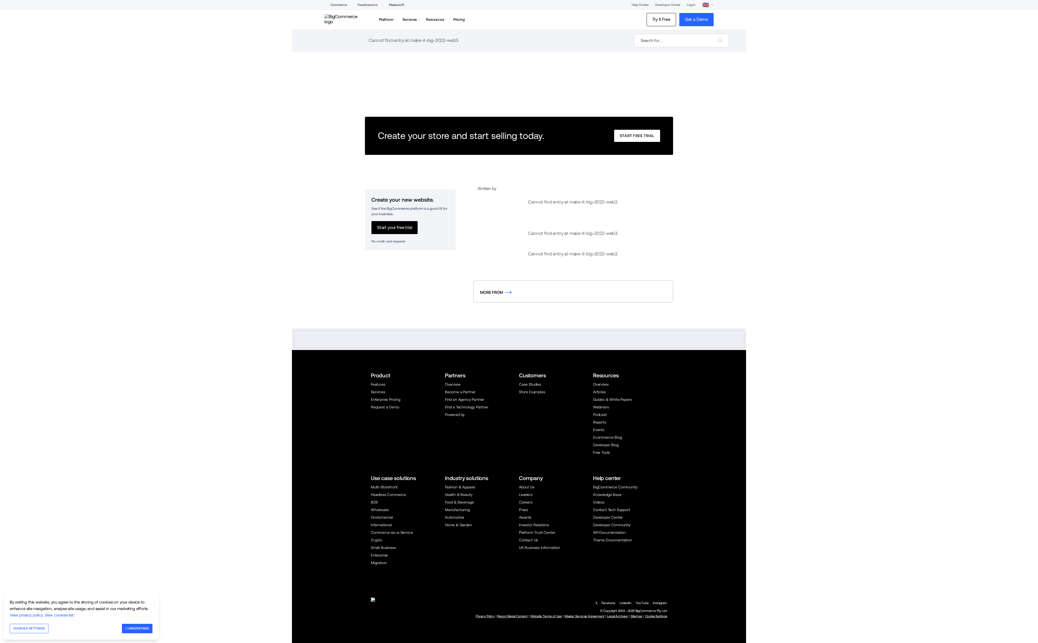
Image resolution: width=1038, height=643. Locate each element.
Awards (525, 517)
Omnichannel (382, 517)
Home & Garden (458, 525)
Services (378, 392)
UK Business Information (539, 547)
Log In (691, 5)
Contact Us (528, 540)
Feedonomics (367, 5)
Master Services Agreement (584, 616)
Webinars (601, 407)
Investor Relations (534, 525)
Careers (526, 502)
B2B (374, 502)
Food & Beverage (459, 502)
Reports (599, 422)
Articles (599, 392)
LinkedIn (625, 603)
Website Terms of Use (546, 616)
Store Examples (532, 392)
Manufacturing (457, 510)
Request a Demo (385, 407)
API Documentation (609, 532)
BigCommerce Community (615, 487)
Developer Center (667, 5)
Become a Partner (460, 392)
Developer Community (612, 525)
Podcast (600, 414)
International (381, 525)
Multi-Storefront (384, 487)
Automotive (454, 517)
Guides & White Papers (612, 399)
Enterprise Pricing (385, 399)
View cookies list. (59, 615)
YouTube (642, 603)
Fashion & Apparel (460, 487)
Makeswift (396, 5)
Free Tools (601, 452)
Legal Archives (617, 616)
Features (378, 384)
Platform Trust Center (537, 532)
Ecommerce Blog (607, 437)
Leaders (526, 494)
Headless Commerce (388, 494)
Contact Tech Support (611, 510)
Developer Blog (606, 445)
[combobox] (681, 40)
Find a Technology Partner (466, 407)
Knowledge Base (607, 494)
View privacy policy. (27, 615)
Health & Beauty (458, 494)
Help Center (640, 5)
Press (523, 510)
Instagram (660, 603)
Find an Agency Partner (464, 399)
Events (598, 430)
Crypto (376, 540)
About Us (526, 487)
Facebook (608, 603)
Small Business (383, 547)
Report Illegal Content (512, 616)
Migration (379, 563)
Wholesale (379, 510)
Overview (453, 384)
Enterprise (379, 555)
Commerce (339, 5)
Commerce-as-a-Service (392, 532)
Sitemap (636, 616)
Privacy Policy (485, 616)
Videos (598, 502)
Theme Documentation (612, 540)
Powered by (455, 414)
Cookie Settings (656, 616)
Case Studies (530, 384)
